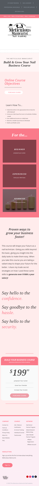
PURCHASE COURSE (19, 396)
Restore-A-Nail (19, 11)
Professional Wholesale (12, 7)
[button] (19, 51)
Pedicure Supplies (29, 7)
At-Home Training (13, 3)
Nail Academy (27, 3)
